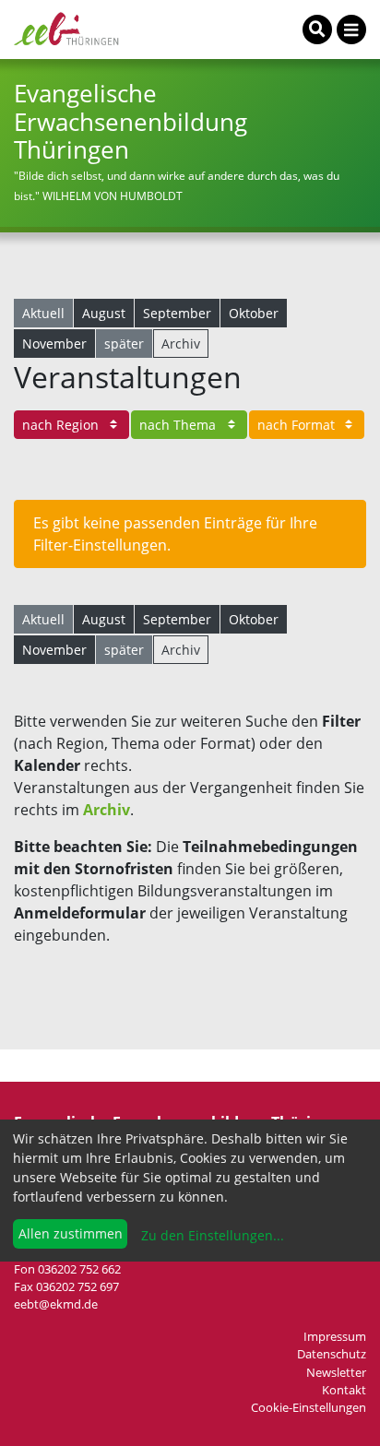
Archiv (180, 343)
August (103, 313)
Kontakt (344, 1389)
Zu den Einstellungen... (210, 1235)
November (54, 343)
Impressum (334, 1336)
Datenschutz (331, 1353)
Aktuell (43, 313)
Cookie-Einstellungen (308, 1407)
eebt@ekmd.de (56, 1304)
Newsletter (336, 1372)
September (177, 313)
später (124, 343)
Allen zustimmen (70, 1233)
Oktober (254, 313)
